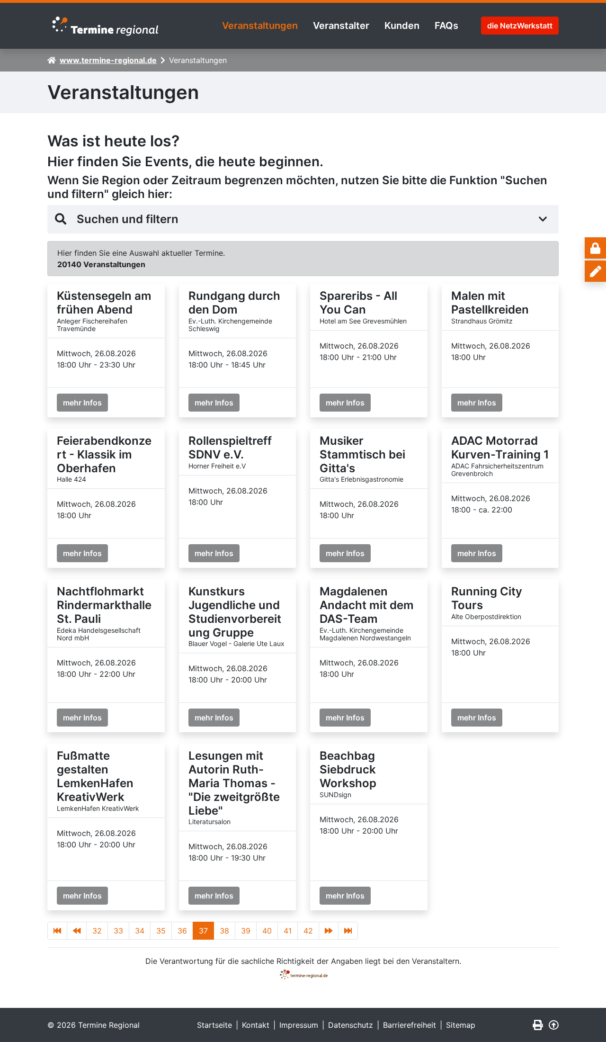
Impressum (298, 1025)
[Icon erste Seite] (57, 931)
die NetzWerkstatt (520, 25)
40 (267, 930)
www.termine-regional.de (108, 60)
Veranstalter (341, 25)
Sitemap (460, 1025)
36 (182, 930)
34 (139, 930)
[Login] (595, 248)
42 (308, 930)
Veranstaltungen (260, 25)
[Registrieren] (595, 271)
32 (97, 930)
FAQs (446, 25)
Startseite (214, 1025)
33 (118, 930)
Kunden (401, 25)
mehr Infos (82, 402)
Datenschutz (350, 1025)
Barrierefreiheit (409, 1025)
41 (288, 930)
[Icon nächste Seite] (329, 931)
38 (224, 930)
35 (161, 930)
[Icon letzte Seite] (348, 931)
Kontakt (255, 1025)
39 (245, 930)
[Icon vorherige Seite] (77, 931)
